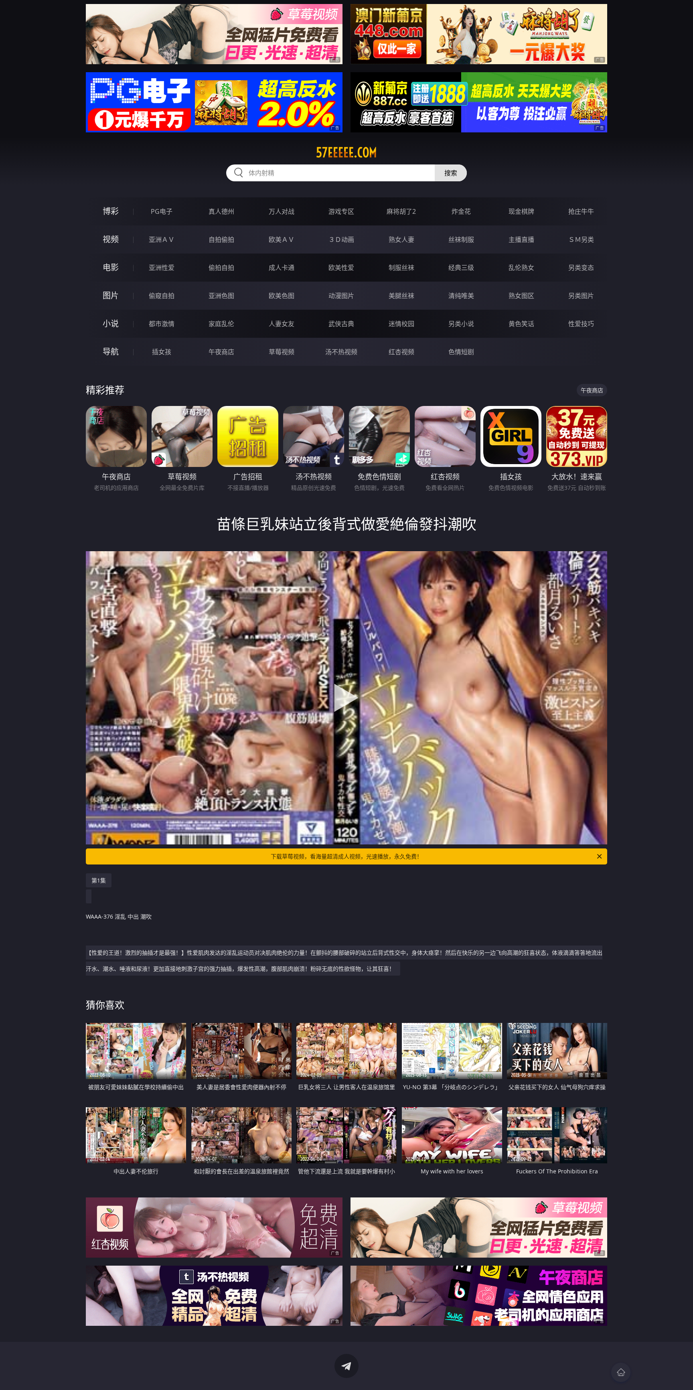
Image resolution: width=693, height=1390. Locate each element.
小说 (111, 323)
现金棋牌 (521, 211)
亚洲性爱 (161, 267)
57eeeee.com (346, 152)
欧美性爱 (341, 267)
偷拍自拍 (221, 267)
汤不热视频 (341, 351)
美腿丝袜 (401, 295)
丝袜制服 (461, 239)
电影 (111, 267)
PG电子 (161, 211)
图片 (111, 295)
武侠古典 (341, 323)
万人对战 (281, 211)
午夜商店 (221, 351)
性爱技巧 (581, 323)
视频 (111, 239)
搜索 (450, 172)
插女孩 (161, 351)
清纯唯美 (461, 295)
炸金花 (461, 211)
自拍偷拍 (221, 239)
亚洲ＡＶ (161, 239)
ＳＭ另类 (581, 239)
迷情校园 (401, 323)
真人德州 (221, 211)
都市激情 (161, 323)
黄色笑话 (521, 323)
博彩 (111, 211)
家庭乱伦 (221, 323)
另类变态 (581, 267)
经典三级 (461, 267)
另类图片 (581, 295)
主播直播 (521, 239)
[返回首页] (620, 1372)
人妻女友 (281, 323)
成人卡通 (281, 267)
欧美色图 (281, 295)
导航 (111, 351)
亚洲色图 (221, 295)
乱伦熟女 (521, 267)
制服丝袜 (401, 267)
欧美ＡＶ (281, 239)
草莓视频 (281, 351)
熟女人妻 (401, 239)
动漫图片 (341, 295)
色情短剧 (461, 351)
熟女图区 (521, 295)
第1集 (98, 880)
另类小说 (461, 323)
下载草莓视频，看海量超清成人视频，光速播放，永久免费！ (346, 856)
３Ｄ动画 (341, 239)
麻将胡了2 (401, 211)
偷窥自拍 (161, 295)
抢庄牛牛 (581, 211)
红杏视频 (401, 351)
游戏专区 (341, 211)
